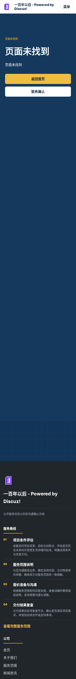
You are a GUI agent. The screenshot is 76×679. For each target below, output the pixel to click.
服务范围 (10, 665)
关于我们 (10, 658)
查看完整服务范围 (16, 626)
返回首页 (38, 79)
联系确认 (38, 91)
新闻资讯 (10, 673)
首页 (6, 650)
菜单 (66, 7)
